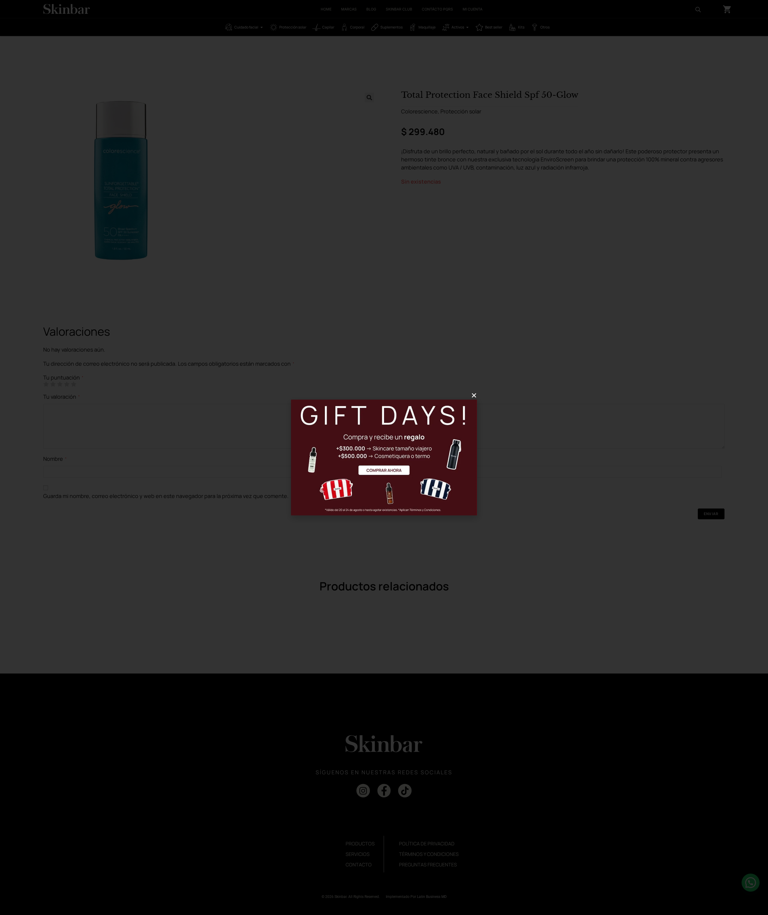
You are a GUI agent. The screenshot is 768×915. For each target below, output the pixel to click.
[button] (474, 395)
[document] (384, 457)
